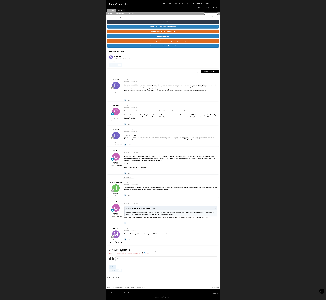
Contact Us (215, 293)
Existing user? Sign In (204, 8)
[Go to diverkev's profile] (111, 57)
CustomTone (178, 3)
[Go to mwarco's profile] (116, 234)
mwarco (116, 228)
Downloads (189, 3)
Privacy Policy (124, 293)
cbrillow (116, 105)
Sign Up (215, 7)
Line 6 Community (118, 4)
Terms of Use (115, 293)
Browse (112, 10)
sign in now (146, 252)
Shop (207, 3)
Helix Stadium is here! (163, 36)
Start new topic (195, 72)
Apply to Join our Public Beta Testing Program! (163, 26)
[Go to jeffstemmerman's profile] (116, 188)
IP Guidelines (132, 293)
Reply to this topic (209, 71)
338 (116, 118)
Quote (129, 100)
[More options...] (127, 80)
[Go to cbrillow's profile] (116, 111)
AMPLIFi (128, 58)
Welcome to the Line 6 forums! (163, 22)
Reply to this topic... (123, 259)
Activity (120, 10)
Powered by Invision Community (163, 297)
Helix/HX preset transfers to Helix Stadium (163, 31)
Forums (110, 13)
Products (167, 3)
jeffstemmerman (116, 182)
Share (113, 61)
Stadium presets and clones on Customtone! (163, 45)
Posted (131, 81)
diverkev (118, 56)
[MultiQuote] (125, 100)
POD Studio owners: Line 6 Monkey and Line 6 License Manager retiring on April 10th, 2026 (163, 41)
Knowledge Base (119, 13)
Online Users (130, 13)
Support (199, 3)
